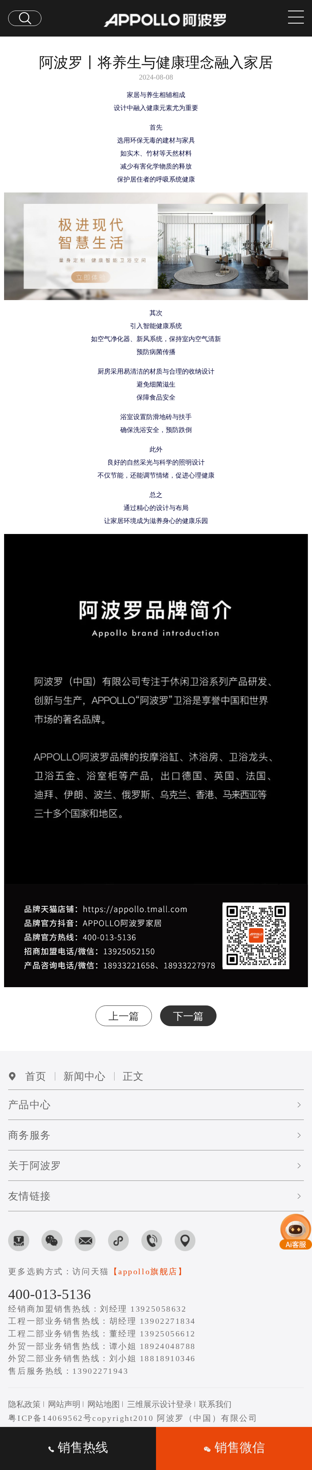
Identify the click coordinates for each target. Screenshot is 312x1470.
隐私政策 (24, 1404)
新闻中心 (84, 1076)
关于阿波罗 (34, 1165)
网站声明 (64, 1404)
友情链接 (29, 1196)
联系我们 (215, 1404)
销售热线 (81, 1448)
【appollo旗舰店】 (148, 1271)
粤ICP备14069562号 (50, 1418)
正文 (133, 1076)
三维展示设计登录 (159, 1404)
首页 (35, 1076)
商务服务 (29, 1135)
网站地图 (103, 1404)
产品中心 (29, 1104)
